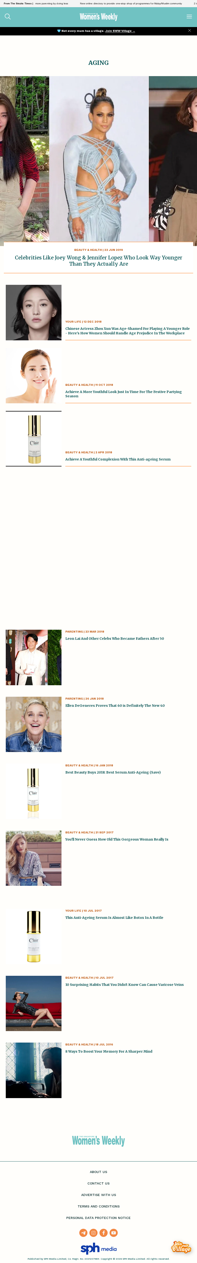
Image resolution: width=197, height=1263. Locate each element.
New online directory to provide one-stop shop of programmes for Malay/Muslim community (117, 3)
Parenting (74, 631)
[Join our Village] (181, 1247)
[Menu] (189, 17)
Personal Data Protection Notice (98, 1218)
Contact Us (98, 1183)
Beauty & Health (88, 250)
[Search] (8, 17)
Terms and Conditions (99, 1206)
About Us (98, 1172)
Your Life (73, 321)
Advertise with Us (98, 1195)
